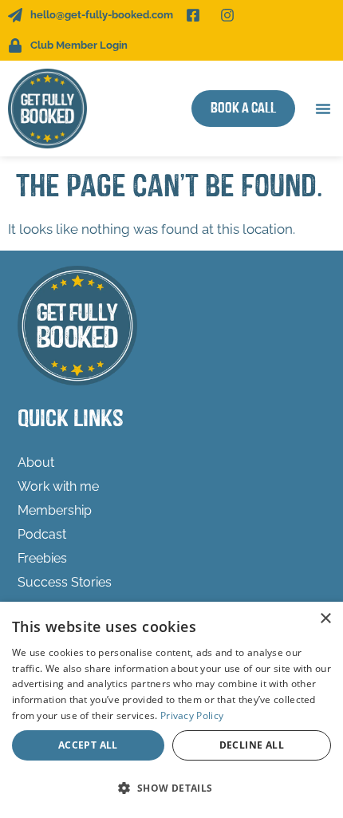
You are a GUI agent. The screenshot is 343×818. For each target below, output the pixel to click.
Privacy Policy (191, 715)
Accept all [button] (88, 745)
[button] (323, 109)
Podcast (42, 534)
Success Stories (65, 582)
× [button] (325, 619)
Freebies (42, 558)
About (36, 462)
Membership (55, 510)
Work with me (58, 486)
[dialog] (171, 710)
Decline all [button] (251, 745)
